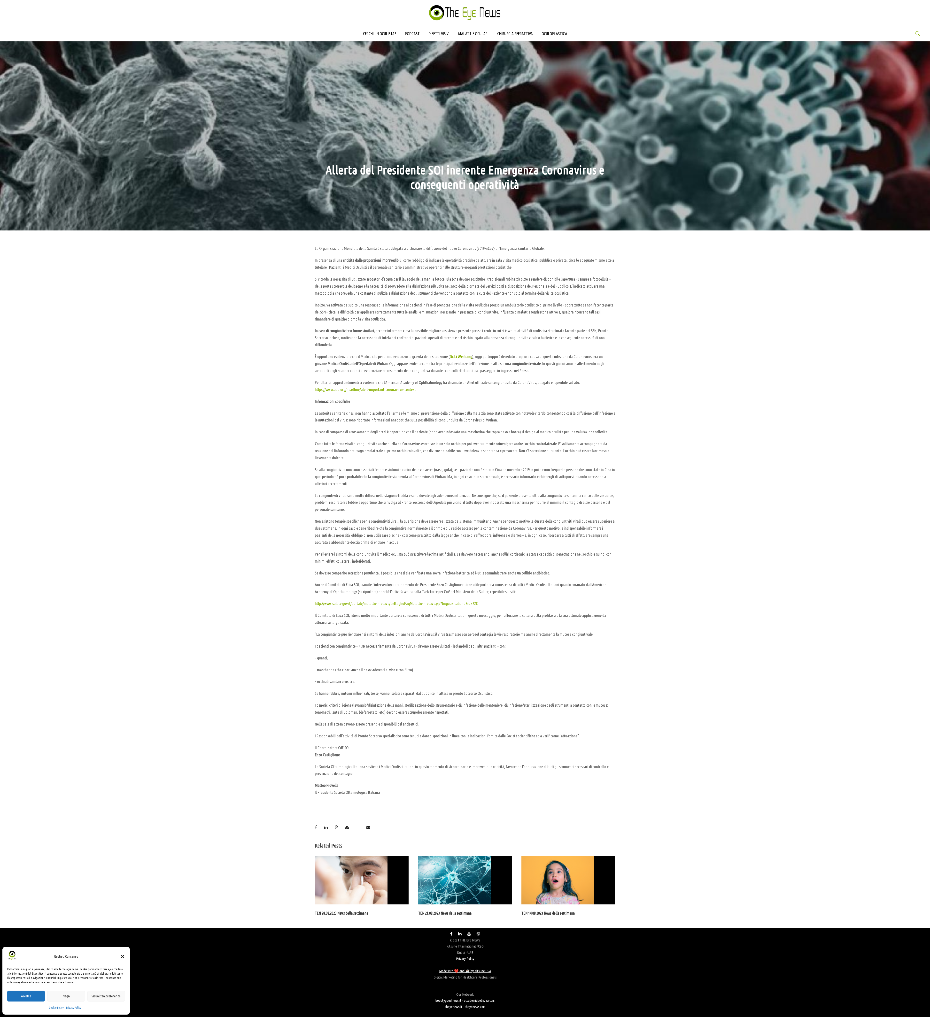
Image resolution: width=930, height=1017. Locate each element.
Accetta (26, 996)
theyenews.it (453, 1007)
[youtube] (469, 934)
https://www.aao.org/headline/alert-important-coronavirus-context (365, 389)
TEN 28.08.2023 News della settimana (341, 913)
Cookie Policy (56, 1007)
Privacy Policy (73, 1007)
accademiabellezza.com (479, 1000)
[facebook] (451, 934)
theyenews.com (475, 1007)
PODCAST (412, 33)
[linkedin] (460, 934)
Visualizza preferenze (106, 996)
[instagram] (478, 934)
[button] (122, 956)
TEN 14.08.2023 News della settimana (548, 913)
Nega (66, 996)
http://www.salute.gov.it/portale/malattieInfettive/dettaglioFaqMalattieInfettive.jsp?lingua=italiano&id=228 (396, 603)
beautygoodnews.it (448, 1000)
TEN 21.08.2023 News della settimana (445, 913)
